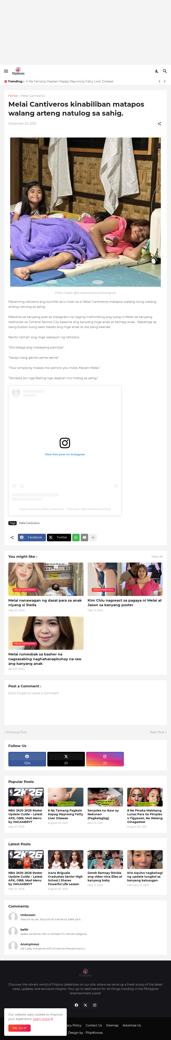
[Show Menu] (5, 71)
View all (157, 556)
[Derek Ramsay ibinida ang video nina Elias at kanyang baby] (105, 859)
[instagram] (94, 1005)
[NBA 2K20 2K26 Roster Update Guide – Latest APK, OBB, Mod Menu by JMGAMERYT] (26, 859)
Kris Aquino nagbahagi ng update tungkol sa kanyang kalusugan (145, 876)
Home (12, 96)
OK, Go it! (19, 1028)
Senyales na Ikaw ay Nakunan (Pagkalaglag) (58, 81)
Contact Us (94, 1025)
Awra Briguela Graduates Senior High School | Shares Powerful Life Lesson (65, 878)
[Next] (165, 81)
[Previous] (159, 81)
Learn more (41, 1019)
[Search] (165, 71)
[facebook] (76, 1005)
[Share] (159, 123)
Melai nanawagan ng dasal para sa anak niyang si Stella (45, 602)
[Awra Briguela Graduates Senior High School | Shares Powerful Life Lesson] (65, 859)
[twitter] (85, 1005)
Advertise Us (132, 1025)
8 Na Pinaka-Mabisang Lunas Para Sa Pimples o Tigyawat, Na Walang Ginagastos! (145, 816)
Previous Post (17, 732)
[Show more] (93, 537)
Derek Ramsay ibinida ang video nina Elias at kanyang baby (105, 876)
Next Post (157, 732)
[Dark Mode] (157, 71)
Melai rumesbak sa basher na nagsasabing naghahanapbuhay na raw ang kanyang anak (45, 658)
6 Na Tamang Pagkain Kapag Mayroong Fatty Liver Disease (65, 814)
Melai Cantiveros (33, 96)
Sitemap (112, 1025)
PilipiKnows (94, 1033)
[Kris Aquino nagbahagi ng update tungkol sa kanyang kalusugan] (145, 859)
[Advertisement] (85, 32)
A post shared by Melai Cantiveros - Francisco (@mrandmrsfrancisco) (65, 509)
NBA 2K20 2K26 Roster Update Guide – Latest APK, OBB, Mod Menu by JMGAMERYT (25, 816)
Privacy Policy (71, 1025)
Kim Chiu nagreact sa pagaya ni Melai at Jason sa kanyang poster (125, 602)
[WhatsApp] (76, 537)
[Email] (84, 537)
